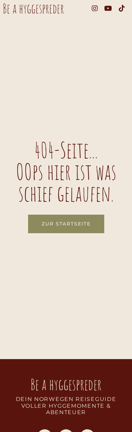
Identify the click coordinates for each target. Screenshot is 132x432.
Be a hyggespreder (33, 8)
